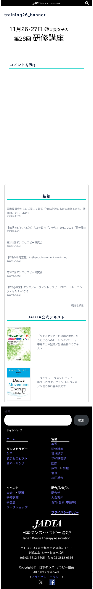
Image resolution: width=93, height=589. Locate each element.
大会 (9, 492)
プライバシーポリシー (46, 577)
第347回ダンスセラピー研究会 (24, 272)
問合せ (55, 492)
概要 (54, 444)
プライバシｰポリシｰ (65, 512)
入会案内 (57, 497)
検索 (7, 411)
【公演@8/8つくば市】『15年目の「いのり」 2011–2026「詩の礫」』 (47, 227)
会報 (66, 468)
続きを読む (77, 305)
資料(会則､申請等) (63, 502)
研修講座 (57, 449)
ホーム (17, 439)
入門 (9, 453)
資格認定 (57, 453)
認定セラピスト (17, 458)
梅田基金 (57, 477)
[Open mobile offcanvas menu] (6, 3)
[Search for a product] (87, 3)
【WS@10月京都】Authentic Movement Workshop (37, 257)
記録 (21, 492)
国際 (54, 463)
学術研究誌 (58, 458)
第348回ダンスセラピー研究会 (24, 242)
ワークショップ (17, 507)
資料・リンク (15, 463)
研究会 (11, 502)
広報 (54, 468)
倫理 (54, 473)
